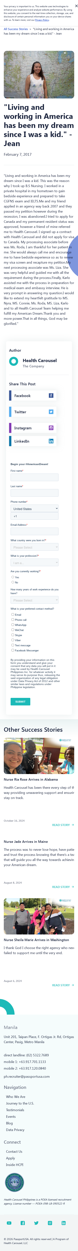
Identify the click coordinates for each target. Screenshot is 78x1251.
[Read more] (39, 756)
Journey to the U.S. (20, 1103)
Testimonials (15, 1110)
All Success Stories (16, 29)
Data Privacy (15, 1129)
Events (11, 1116)
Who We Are (15, 1096)
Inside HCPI (14, 1164)
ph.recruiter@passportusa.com (27, 1076)
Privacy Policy (42, 19)
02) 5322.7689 (38, 1055)
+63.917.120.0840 (32, 1068)
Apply (10, 1158)
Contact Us (14, 1151)
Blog (9, 1123)
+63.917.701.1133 (32, 1061)
